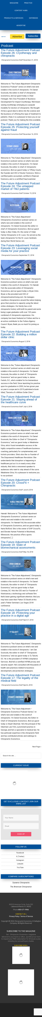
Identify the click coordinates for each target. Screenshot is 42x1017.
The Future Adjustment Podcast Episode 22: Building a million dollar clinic (20, 308)
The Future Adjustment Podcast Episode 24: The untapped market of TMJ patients (20, 160)
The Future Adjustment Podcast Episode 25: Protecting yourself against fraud (20, 101)
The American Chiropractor (21, 861)
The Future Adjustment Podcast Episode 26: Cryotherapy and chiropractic (20, 27)
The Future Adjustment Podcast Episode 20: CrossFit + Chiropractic (20, 457)
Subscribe (33, 10)
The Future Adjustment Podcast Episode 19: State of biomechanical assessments (20, 519)
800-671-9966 (23, 884)
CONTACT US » (21, 888)
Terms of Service (26, 891)
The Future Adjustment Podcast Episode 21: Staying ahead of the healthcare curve (20, 374)
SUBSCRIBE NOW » (21, 920)
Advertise (17, 11)
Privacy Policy (14, 891)
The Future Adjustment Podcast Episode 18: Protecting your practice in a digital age (20, 587)
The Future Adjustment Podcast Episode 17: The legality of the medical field (20, 652)
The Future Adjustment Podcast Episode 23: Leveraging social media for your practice (20, 222)
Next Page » (36, 721)
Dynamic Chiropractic (21, 857)
